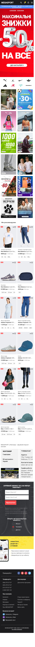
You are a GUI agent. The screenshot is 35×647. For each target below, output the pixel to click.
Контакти (5, 597)
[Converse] (28, 86)
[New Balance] (13, 86)
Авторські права (23, 604)
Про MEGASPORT (8, 607)
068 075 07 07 (7, 582)
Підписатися (10, 503)
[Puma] (5, 80)
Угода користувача (23, 597)
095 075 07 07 (7, 585)
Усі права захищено (17, 629)
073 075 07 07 (7, 587)
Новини (5, 599)
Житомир (7, 451)
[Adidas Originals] (28, 80)
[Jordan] (13, 80)
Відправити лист (11, 620)
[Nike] (20, 80)
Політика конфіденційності (26, 599)
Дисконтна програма (24, 582)
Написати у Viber (11, 617)
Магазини (6, 602)
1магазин (6, 454)
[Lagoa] (20, 86)
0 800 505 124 (7, 590)
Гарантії (20, 602)
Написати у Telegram (12, 614)
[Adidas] (5, 86)
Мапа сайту (21, 607)
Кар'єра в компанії (8, 604)
